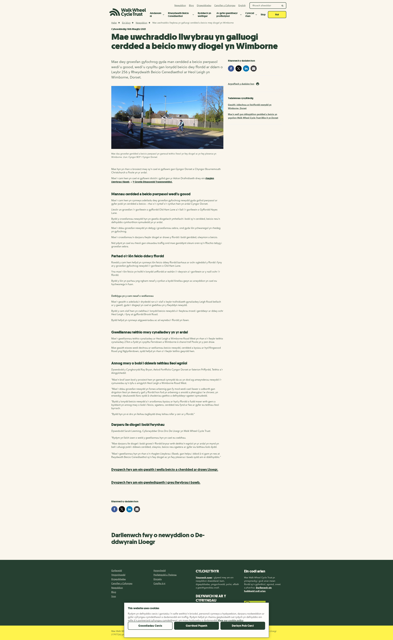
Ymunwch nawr (204, 577)
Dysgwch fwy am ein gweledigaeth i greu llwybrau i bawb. (155, 482)
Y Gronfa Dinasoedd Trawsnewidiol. (152, 181)
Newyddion (141, 22)
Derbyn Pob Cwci (243, 626)
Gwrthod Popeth (196, 626)
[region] (196, 621)
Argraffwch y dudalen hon (241, 83)
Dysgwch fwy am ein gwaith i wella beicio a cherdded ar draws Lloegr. (164, 469)
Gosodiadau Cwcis (150, 626)
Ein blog (126, 22)
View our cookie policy (230, 620)
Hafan (114, 22)
